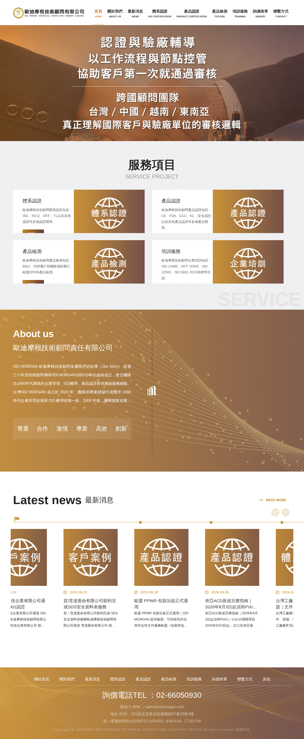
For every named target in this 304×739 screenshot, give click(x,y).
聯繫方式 (281, 13)
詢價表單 (260, 13)
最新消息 (135, 13)
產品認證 (191, 13)
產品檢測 (219, 13)
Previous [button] (275, 512)
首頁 (98, 13)
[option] (46, 588)
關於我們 (115, 13)
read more (275, 500)
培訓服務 (240, 13)
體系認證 (159, 13)
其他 (266, 679)
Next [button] (286, 512)
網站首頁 (41, 679)
